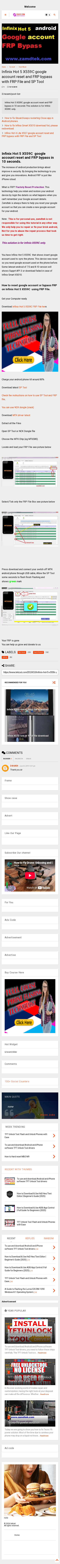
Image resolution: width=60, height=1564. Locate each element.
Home (4, 67)
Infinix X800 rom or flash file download (27, 709)
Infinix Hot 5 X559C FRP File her (29, 306)
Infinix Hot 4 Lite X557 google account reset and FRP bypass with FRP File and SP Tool (28, 135)
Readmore (42, 1353)
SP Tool (23, 387)
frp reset (12, 67)
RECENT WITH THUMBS (18, 1169)
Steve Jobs (47, 1115)
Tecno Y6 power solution (24, 1422)
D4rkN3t (14, 766)
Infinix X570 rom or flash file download (27, 735)
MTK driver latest (21, 415)
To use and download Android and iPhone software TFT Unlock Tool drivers (29, 1335)
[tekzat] (18, 15)
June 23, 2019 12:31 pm (27, 766)
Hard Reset (22, 67)
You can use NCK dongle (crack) (18, 407)
